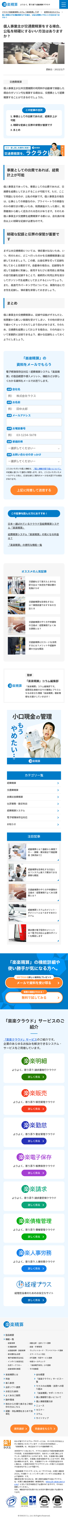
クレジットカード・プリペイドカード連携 (46, 1350)
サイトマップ (42, 1418)
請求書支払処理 (14, 1354)
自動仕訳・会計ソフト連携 (40, 1343)
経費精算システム (16, 810)
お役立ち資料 (12, 1391)
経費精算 (11, 783)
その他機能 (34, 1369)
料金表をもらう (43, 1429)
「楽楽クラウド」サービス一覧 (49, 1380)
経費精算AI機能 (14, 1369)
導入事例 (10, 1383)
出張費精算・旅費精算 (16, 1350)
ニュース (40, 1405)
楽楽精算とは (12, 1374)
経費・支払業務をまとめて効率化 (19, 1413)
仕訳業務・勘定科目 (17, 804)
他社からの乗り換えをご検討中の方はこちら (19, 1406)
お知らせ (11, 824)
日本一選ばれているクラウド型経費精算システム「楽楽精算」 (33, 526)
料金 (8, 1378)
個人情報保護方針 (44, 1401)
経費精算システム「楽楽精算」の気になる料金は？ (33, 536)
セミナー (40, 1410)
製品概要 (10, 1335)
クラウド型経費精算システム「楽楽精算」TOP (20, 12)
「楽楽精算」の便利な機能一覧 (25, 545)
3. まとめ (15, 130)
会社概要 (40, 1374)
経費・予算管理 (36, 1347)
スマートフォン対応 (37, 1354)
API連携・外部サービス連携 (41, 1358)
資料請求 (19, 1429)
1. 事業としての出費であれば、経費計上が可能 (33, 118)
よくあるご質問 (13, 1395)
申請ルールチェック (37, 1361)
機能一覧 (10, 1339)
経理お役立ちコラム (52, 12)
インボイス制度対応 (16, 1361)
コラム (39, 1414)
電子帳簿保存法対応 (17, 817)
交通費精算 (16, 82)
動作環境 (10, 1399)
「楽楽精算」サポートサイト (49, 1393)
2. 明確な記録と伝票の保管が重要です (31, 125)
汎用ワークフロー (15, 1365)
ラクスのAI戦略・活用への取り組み (50, 1388)
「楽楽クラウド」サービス (20, 1040)
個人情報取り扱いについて (48, 1397)
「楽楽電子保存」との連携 (40, 1365)
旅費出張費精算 (15, 797)
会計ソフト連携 (13, 1387)
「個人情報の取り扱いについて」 (47, 468)
